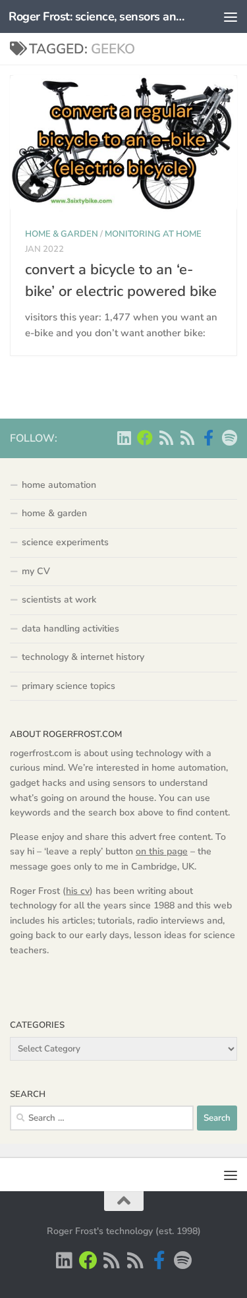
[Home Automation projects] (145, 438)
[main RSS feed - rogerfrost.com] (187, 438)
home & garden (61, 234)
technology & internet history (83, 657)
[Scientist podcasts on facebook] (208, 438)
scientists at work (59, 599)
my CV (36, 571)
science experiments (65, 542)
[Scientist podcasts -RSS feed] (166, 438)
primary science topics (68, 686)
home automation (59, 485)
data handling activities (70, 628)
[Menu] (230, 16)
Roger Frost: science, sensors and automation (97, 16)
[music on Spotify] (229, 438)
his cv (78, 891)
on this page (162, 851)
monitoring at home (153, 234)
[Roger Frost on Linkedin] (124, 438)
